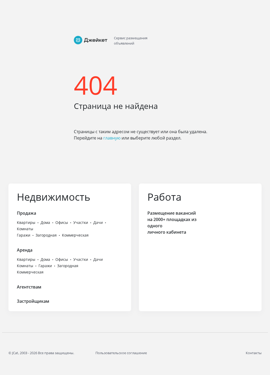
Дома (45, 222)
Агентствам (29, 287)
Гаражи (23, 235)
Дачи (98, 222)
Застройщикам (33, 301)
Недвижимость (53, 197)
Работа (164, 197)
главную (111, 138)
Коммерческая (75, 235)
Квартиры (26, 222)
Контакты (254, 352)
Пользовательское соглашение (121, 352)
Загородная (46, 235)
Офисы (61, 222)
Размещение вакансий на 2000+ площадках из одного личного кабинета (171, 222)
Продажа (26, 213)
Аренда (24, 250)
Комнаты (25, 228)
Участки (80, 222)
